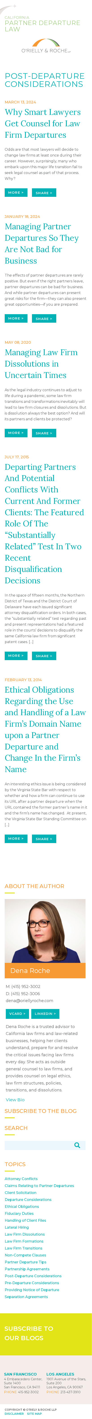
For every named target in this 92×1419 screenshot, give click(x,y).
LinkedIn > (45, 1014)
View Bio (15, 1099)
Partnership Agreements (27, 1269)
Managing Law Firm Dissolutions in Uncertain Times (41, 363)
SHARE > (44, 193)
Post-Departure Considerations (33, 1276)
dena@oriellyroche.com (29, 1000)
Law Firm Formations (24, 1241)
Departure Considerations (28, 1200)
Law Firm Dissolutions (25, 1234)
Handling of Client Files (25, 1220)
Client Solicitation (20, 1193)
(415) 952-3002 (25, 986)
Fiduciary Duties (19, 1213)
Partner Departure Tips (25, 1262)
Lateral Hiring (17, 1227)
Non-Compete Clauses (25, 1255)
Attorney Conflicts (21, 1179)
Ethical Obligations (22, 1206)
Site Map (34, 1413)
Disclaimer (14, 1413)
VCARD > (17, 1014)
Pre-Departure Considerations (32, 1283)
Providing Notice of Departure (32, 1290)
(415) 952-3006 (25, 993)
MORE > (16, 192)
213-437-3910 (71, 1392)
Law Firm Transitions (23, 1248)
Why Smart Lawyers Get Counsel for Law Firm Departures (43, 123)
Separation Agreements (26, 1297)
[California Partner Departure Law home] (46, 43)
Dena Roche (30, 971)
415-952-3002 (28, 1392)
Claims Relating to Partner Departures (39, 1186)
